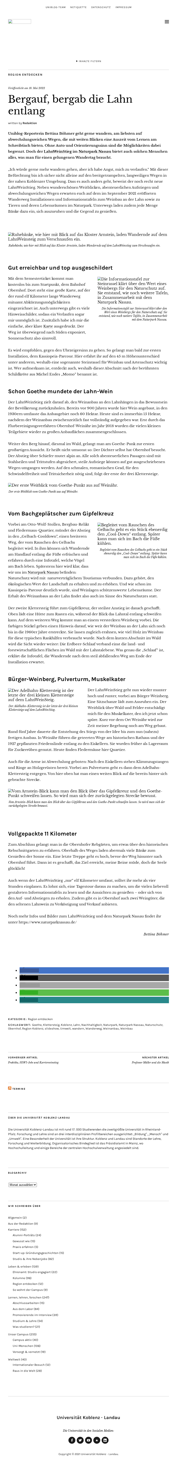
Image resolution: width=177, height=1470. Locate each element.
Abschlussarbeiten (26, 1303)
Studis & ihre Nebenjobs (30, 1259)
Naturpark (110, 1025)
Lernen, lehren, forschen (24, 1297)
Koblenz (66, 1025)
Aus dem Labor (23, 1309)
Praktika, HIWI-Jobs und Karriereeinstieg (33, 1060)
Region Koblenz (32, 1028)
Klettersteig (51, 1025)
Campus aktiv (22, 1340)
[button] (29, 970)
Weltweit (14, 1359)
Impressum (123, 7)
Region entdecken (25, 74)
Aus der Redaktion (20, 1223)
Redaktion (30, 123)
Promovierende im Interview (32, 1315)
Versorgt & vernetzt (26, 1352)
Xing (96, 1443)
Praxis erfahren (23, 1247)
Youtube (88, 1443)
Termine (19, 1088)
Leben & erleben (19, 1266)
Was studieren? (23, 1326)
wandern (78, 1028)
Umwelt (65, 1028)
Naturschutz (153, 1025)
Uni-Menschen (23, 1346)
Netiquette (78, 7)
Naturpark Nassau (95, 151)
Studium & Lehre (25, 1321)
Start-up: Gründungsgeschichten (36, 1253)
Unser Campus (18, 1334)
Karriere (13, 1229)
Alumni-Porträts (24, 1235)
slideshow (52, 1028)
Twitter (80, 1443)
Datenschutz (101, 7)
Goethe (37, 1025)
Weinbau (126, 1028)
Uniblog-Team (56, 7)
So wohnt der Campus (28, 1289)
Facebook (71, 1443)
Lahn (76, 1025)
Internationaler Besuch (29, 1364)
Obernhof (14, 1028)
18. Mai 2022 (37, 88)
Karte (48, 326)
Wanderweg (94, 1028)
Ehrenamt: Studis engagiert (32, 1272)
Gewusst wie (21, 1241)
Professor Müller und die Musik (150, 1060)
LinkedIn (105, 1443)
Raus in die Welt (24, 1370)
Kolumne (19, 1278)
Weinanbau (111, 1028)
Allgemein (15, 1217)
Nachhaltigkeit (91, 1025)
